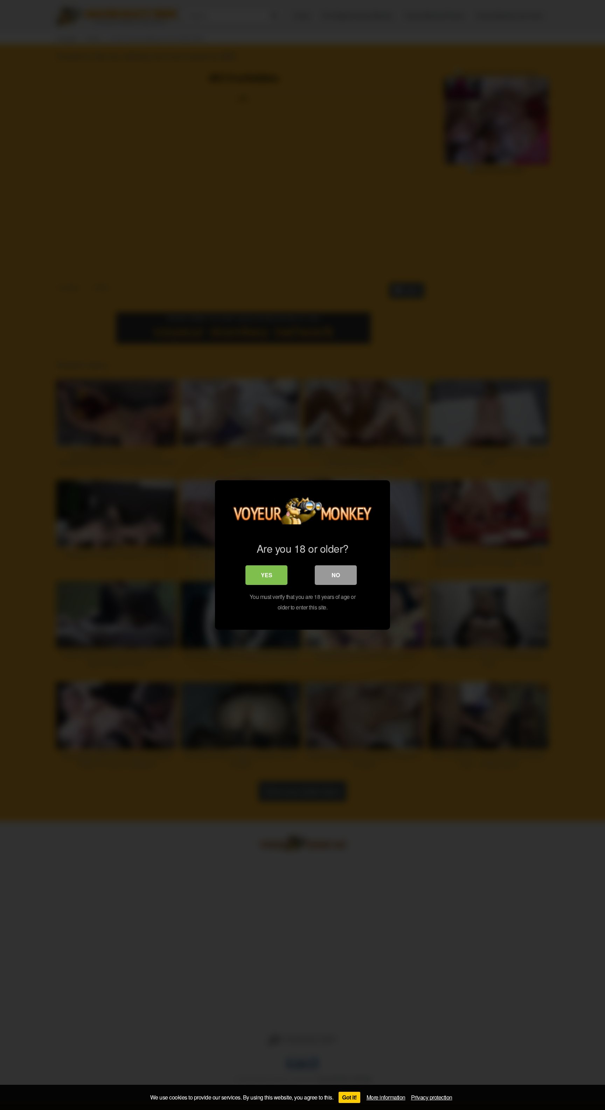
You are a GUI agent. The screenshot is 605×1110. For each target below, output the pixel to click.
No (336, 575)
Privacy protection (431, 1097)
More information (386, 1097)
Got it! (349, 1097)
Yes (266, 575)
